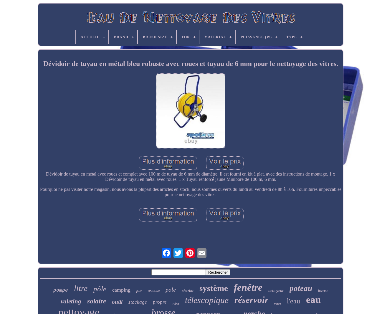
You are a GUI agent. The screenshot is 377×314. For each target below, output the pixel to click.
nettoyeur (276, 290)
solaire (96, 301)
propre (160, 302)
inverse (323, 291)
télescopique (207, 300)
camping (121, 290)
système (213, 288)
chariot (188, 290)
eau (313, 299)
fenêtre (248, 287)
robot (176, 303)
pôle (99, 289)
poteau (301, 288)
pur (139, 290)
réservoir (251, 300)
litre (80, 288)
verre (277, 303)
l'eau (293, 301)
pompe (60, 290)
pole (171, 289)
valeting (71, 301)
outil (117, 302)
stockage (137, 302)
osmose (154, 290)
